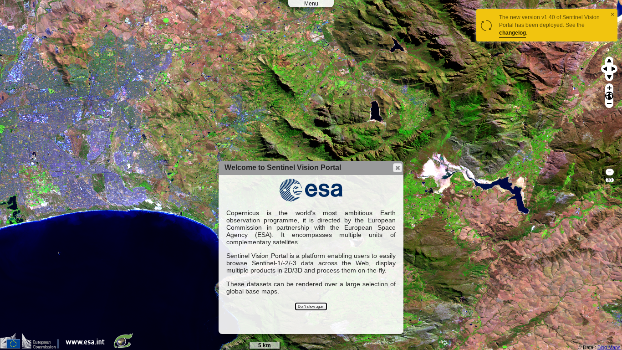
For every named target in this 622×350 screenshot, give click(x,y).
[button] (397, 167)
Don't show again (311, 306)
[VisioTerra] (125, 346)
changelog (512, 33)
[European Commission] (31, 346)
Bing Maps (609, 347)
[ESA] (87, 346)
